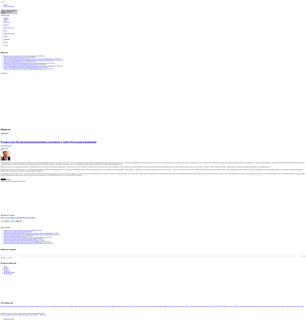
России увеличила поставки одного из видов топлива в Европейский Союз (24, 69)
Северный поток (180, 306)
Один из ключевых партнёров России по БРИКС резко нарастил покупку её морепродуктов (29, 60)
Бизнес (6, 36)
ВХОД (5, 5)
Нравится (8, 179)
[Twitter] (14, 221)
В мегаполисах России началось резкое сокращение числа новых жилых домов (25, 243)
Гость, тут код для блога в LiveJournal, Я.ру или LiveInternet (18, 217)
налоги (80, 306)
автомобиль (225, 306)
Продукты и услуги (9, 27)
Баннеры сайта (40, 313)
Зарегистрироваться (9, 6)
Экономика (7, 39)
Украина (206, 306)
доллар (95, 306)
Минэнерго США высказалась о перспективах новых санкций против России (25, 63)
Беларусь (118, 306)
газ (28, 306)
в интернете (10, 258)
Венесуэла (131, 306)
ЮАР (220, 306)
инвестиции (65, 306)
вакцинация (13, 181)
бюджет (237, 306)
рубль (259, 306)
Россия (7, 181)
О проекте (3, 313)
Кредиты (6, 25)
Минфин (165, 306)
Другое (6, 45)
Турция (202, 306)
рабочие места (21, 181)
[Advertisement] (153, 102)
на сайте (4, 258)
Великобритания (13, 306)
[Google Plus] (21, 221)
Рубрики (6, 18)
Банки (5, 30)
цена (287, 306)
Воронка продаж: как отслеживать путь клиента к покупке (20, 56)
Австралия (108, 306)
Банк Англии (124, 306)
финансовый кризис (275, 306)
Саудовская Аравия (194, 306)
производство (4, 306)
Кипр (161, 306)
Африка (113, 306)
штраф (301, 306)
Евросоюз (145, 306)
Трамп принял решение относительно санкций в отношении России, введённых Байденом (28, 66)
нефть (76, 306)
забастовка (54, 306)
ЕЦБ (150, 306)
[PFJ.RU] (9, 13)
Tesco (41, 306)
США (187, 306)
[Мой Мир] (17, 221)
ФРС (217, 306)
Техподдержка (22, 313)
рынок (263, 306)
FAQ (16, 313)
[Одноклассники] (16, 221)
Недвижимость (8, 273)
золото (49, 306)
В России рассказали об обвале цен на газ (15, 61)
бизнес (2, 181)
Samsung (37, 306)
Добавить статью (5, 15)
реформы (246, 306)
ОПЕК (170, 306)
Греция (136, 306)
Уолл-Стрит (212, 306)
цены (289, 306)
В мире (6, 42)
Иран (158, 306)
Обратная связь (31, 313)
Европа (141, 306)
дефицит (90, 306)
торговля (267, 306)
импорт (59, 306)
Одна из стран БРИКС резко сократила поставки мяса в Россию (21, 67)
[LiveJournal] (19, 221)
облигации (85, 306)
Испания (153, 306)
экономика (32, 306)
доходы (103, 306)
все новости (4, 73)
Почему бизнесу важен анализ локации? (15, 57)
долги (99, 306)
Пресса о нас (10, 313)
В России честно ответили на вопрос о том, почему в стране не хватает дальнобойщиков (28, 59)
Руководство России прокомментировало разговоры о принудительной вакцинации (48, 141)
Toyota (45, 306)
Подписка (6, 22)
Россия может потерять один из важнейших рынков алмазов (20, 64)
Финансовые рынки (9, 33)
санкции (241, 306)
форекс (283, 306)
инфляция (71, 306)
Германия (20, 306)
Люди (5, 20)
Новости (6, 19)
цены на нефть (296, 306)
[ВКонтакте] (12, 221)
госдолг (231, 306)
